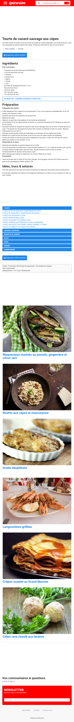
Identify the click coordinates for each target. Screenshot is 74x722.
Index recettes (26, 710)
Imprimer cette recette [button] (16, 55)
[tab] (37, 208)
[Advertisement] (37, 20)
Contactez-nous (47, 710)
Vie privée (36, 710)
